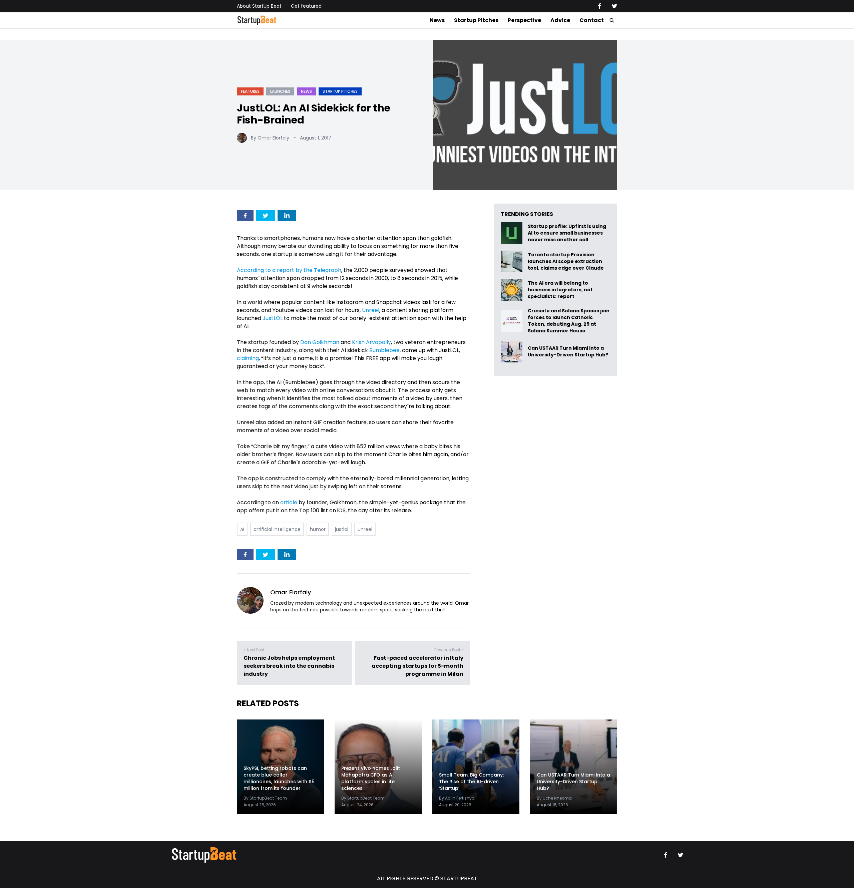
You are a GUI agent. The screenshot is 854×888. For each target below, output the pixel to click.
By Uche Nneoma (554, 798)
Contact (591, 20)
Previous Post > (448, 650)
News (437, 20)
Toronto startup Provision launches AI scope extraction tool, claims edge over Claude (566, 261)
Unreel (365, 529)
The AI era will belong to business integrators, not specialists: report (560, 290)
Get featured (306, 6)
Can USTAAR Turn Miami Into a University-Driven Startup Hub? (568, 351)
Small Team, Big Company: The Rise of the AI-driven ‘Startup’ (471, 782)
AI (242, 529)
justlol (341, 529)
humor (318, 529)
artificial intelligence (277, 529)
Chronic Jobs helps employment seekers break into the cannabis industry (289, 666)
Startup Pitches (476, 20)
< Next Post (254, 650)
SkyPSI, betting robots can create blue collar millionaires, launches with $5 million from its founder (279, 778)
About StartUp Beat (259, 6)
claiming (248, 358)
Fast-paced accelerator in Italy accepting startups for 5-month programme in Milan (417, 666)
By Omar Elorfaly (270, 137)
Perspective (524, 20)
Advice (560, 20)
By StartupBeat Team (265, 798)
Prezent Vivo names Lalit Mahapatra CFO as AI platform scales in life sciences (370, 778)
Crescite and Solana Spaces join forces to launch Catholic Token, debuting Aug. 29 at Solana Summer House (568, 320)
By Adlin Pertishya (457, 798)
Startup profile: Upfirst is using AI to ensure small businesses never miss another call (567, 233)
